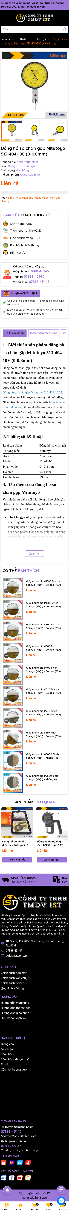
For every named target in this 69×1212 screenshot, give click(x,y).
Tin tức (5, 1064)
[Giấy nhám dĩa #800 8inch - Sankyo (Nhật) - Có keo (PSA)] (13, 631)
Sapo (43, 1197)
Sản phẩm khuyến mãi (15, 1059)
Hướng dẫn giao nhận (15, 1013)
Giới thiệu (7, 1049)
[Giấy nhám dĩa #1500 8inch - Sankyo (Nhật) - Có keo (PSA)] (13, 588)
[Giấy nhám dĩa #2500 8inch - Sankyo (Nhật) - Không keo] (13, 783)
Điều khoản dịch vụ (13, 1018)
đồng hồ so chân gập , (21, 197)
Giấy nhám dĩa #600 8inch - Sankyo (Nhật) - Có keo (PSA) (43, 648)
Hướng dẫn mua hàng (15, 1002)
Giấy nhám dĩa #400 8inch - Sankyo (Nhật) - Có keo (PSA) (43, 669)
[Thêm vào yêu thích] (29, 811)
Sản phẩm (7, 1054)
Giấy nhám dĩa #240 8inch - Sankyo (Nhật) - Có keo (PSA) (43, 712)
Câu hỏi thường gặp (14, 1069)
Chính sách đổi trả (12, 983)
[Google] (28, 1177)
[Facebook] (12, 1177)
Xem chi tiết (17, 859)
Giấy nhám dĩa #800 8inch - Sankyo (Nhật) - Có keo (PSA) (43, 626)
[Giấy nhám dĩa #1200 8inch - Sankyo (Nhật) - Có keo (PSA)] (13, 610)
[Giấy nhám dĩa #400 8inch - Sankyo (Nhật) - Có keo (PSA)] (13, 675)
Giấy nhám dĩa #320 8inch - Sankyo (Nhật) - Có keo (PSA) (43, 691)
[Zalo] (4, 1177)
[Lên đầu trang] (61, 1180)
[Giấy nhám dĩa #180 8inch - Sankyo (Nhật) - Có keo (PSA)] (13, 739)
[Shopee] (4, 1162)
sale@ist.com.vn (16, 955)
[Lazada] (12, 1162)
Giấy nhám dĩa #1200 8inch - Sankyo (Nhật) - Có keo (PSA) (43, 604)
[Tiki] (20, 1162)
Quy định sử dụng (12, 988)
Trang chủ (7, 1044)
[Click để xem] (34, 85)
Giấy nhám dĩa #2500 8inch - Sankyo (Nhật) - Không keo (43, 777)
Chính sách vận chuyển (16, 978)
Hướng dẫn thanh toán (16, 1008)
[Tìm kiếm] (64, 29)
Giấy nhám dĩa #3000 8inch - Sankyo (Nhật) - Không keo (43, 756)
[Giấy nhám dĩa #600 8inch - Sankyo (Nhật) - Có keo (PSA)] (13, 653)
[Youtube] (20, 1177)
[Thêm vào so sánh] (29, 817)
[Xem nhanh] (29, 823)
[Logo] (34, 18)
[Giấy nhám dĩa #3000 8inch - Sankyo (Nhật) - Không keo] (13, 761)
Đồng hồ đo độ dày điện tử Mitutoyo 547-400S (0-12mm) (50, 843)
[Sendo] (28, 1162)
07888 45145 (38, 271)
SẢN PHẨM (34, 801)
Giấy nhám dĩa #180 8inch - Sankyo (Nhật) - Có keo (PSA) (43, 734)
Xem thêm (34, 553)
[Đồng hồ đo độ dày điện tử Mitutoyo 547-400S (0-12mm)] (52, 822)
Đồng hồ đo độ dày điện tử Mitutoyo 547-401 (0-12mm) (15, 843)
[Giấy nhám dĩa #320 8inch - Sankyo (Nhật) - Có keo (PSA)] (13, 696)
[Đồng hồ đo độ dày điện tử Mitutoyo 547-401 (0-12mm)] (17, 822)
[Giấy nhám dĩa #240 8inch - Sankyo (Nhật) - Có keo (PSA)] (13, 718)
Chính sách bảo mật (14, 973)
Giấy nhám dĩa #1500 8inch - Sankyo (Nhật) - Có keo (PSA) (43, 583)
